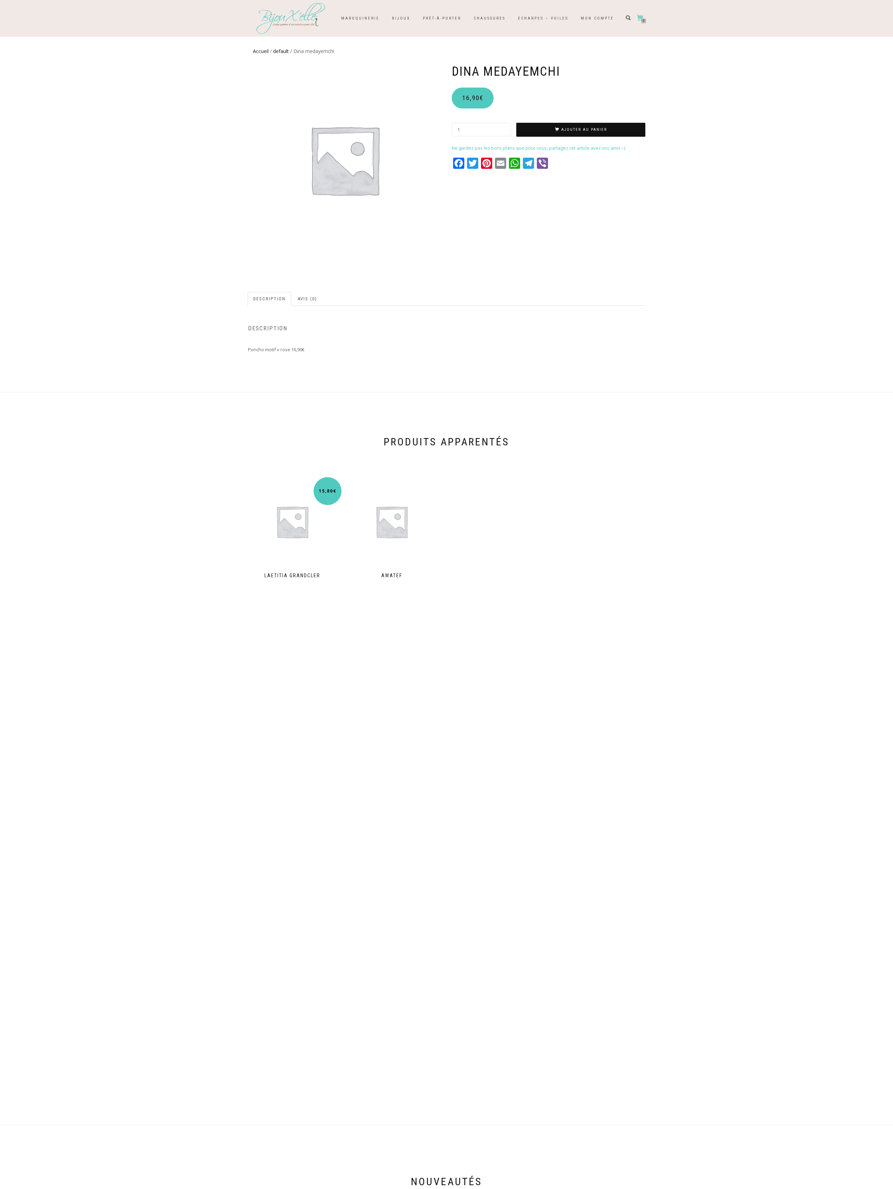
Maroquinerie (360, 18)
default (281, 51)
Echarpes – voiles (543, 18)
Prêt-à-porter (442, 18)
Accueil (261, 51)
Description (269, 298)
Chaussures (489, 18)
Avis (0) (307, 298)
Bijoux (401, 18)
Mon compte (597, 18)
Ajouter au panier (584, 129)
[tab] (270, 299)
